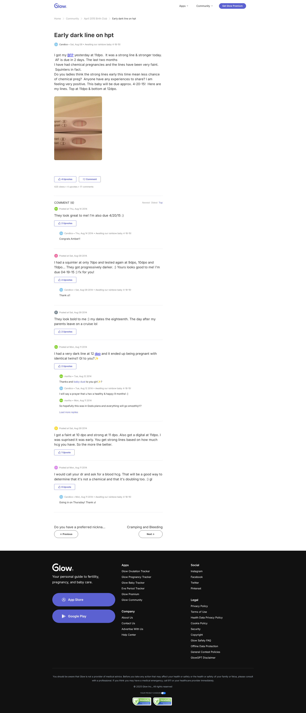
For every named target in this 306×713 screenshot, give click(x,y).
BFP (70, 55)
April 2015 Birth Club (95, 18)
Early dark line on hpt (124, 18)
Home (57, 18)
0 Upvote (66, 487)
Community (72, 18)
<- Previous (66, 534)
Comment (91, 179)
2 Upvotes (66, 223)
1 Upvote (66, 452)
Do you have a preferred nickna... (79, 527)
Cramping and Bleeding (145, 527)
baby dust (79, 381)
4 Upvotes (66, 179)
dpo (98, 354)
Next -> (150, 534)
